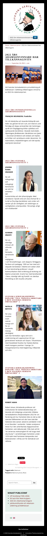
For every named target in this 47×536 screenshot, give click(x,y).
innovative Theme (30, 533)
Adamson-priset (15, 45)
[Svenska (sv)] (11, 518)
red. (28, 63)
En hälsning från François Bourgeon (27, 467)
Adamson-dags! (13, 464)
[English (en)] (14, 518)
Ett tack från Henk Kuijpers (20, 498)
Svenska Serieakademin (15, 533)
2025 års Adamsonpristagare (21, 501)
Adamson (17, 470)
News (24, 473)
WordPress (23, 535)
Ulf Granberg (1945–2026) (19, 496)
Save (23, 462)
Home (7, 45)
